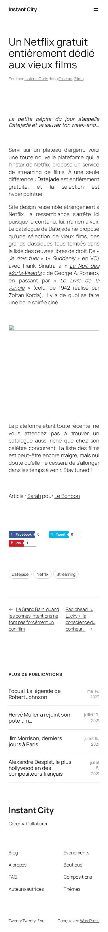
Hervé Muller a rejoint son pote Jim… (39, 717)
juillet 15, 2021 (91, 741)
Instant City (23, 9)
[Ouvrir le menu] (95, 9)
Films (79, 78)
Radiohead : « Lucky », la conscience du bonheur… (81, 619)
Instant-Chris (36, 78)
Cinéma (65, 78)
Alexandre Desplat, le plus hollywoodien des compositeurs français (40, 768)
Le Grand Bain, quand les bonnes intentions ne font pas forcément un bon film (34, 619)
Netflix (42, 574)
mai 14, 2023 (93, 694)
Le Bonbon (67, 495)
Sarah (34, 495)
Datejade (48, 179)
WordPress (89, 920)
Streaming (65, 574)
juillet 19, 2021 (91, 717)
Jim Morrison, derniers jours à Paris (35, 741)
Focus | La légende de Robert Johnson (35, 694)
